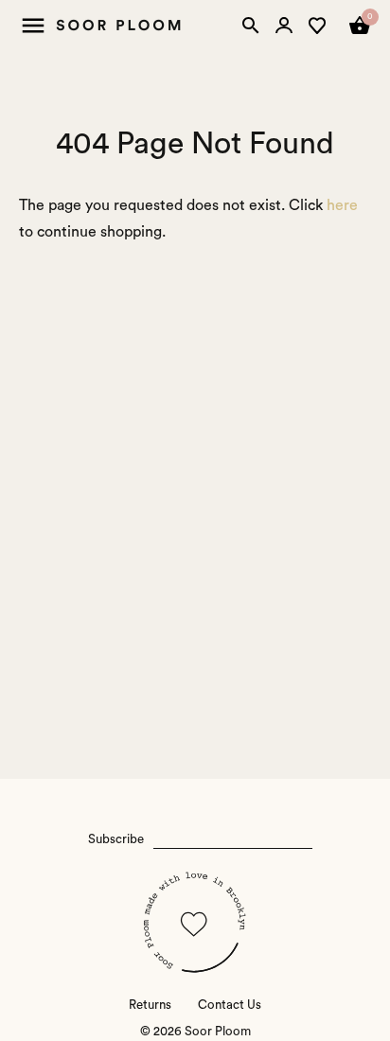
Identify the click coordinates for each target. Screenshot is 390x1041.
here (342, 205)
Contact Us (229, 1005)
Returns (150, 1005)
